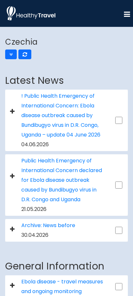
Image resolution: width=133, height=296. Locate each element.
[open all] (11, 54)
